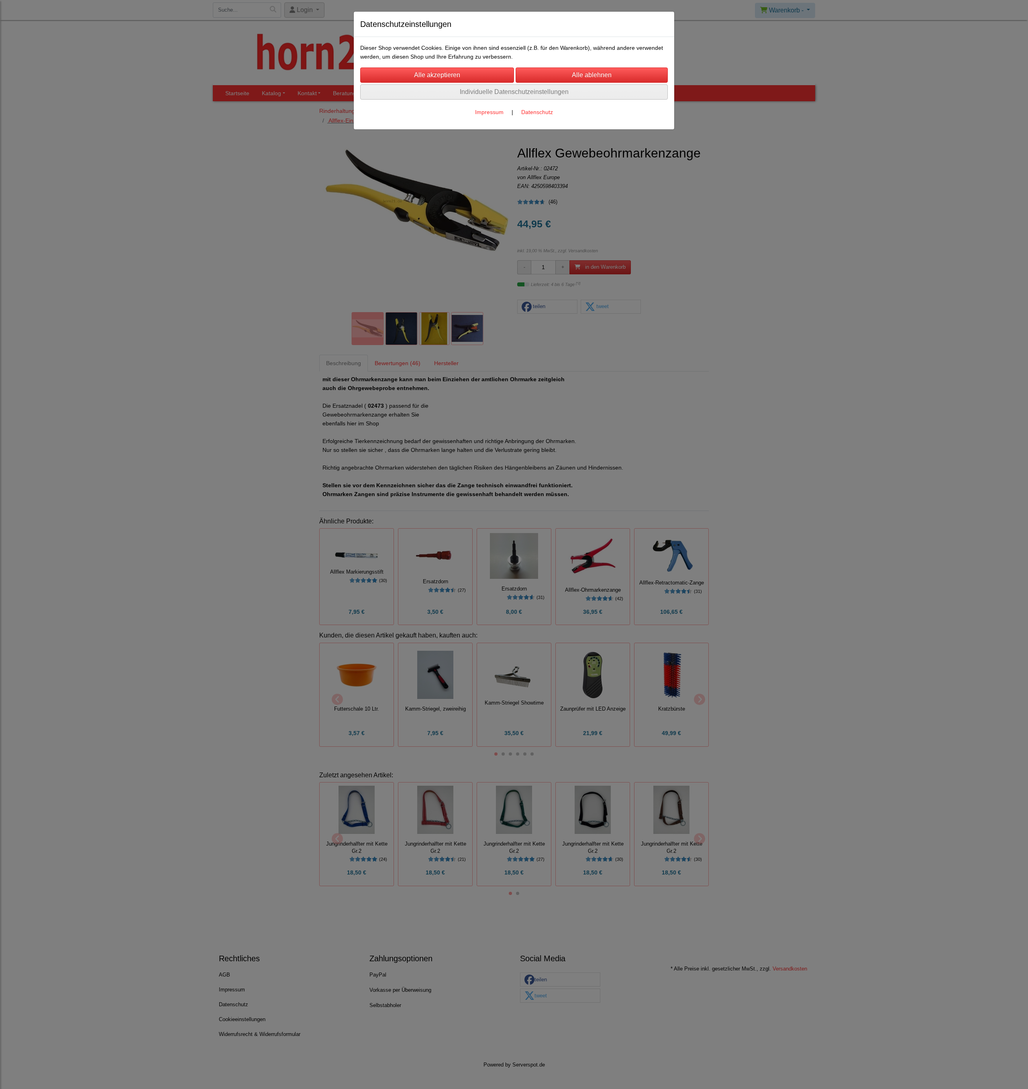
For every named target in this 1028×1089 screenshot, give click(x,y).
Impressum (489, 112)
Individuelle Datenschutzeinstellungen (514, 91)
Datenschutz (537, 112)
